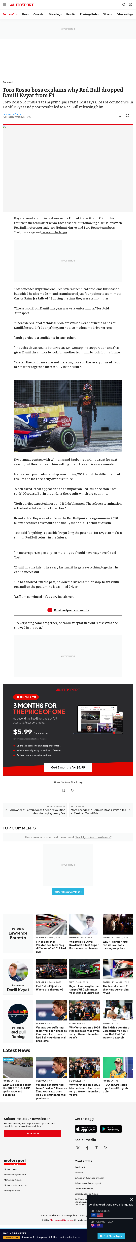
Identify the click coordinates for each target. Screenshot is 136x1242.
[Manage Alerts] (72, 790)
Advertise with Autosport (88, 1183)
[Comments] (128, 115)
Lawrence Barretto (14, 114)
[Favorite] (120, 115)
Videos (107, 14)
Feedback (80, 1167)
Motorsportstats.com (15, 1185)
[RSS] (105, 1148)
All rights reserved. (84, 1220)
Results (70, 14)
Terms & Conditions (49, 1215)
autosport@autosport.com (89, 1178)
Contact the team (84, 1188)
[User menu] (130, 4)
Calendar (38, 14)
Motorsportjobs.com (15, 1174)
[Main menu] (4, 4)
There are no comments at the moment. (68, 837)
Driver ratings (124, 14)
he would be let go (54, 232)
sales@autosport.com (87, 1194)
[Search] (124, 4)
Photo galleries (89, 14)
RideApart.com (12, 1190)
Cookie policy (69, 1215)
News (25, 14)
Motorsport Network (61, 1220)
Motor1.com (10, 1169)
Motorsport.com (13, 1180)
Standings (55, 14)
